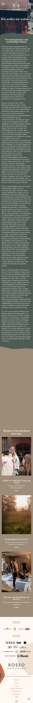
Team (16, 685)
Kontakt (16, 680)
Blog (16, 683)
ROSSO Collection (16, 688)
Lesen (16, 491)
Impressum (16, 694)
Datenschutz (16, 691)
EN (3, 4)
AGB (16, 697)
